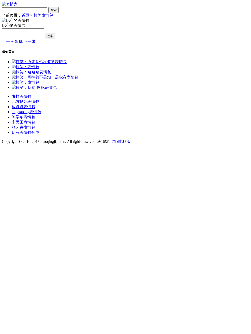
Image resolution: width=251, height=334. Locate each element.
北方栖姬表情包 (25, 102)
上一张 (8, 41)
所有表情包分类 (25, 132)
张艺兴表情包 (23, 127)
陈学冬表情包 (23, 117)
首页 (25, 15)
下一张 (29, 41)
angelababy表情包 (26, 112)
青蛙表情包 (21, 96)
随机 (19, 41)
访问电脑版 (121, 141)
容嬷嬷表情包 (23, 107)
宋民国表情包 (23, 122)
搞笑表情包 (43, 15)
